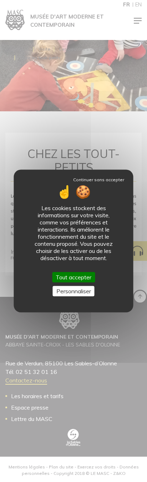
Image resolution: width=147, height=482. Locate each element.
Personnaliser (73, 291)
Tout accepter (73, 277)
